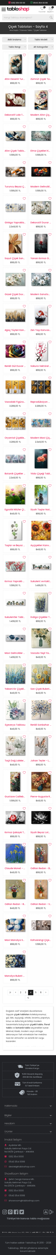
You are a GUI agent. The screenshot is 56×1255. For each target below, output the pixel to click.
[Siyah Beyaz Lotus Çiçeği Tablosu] (41, 817)
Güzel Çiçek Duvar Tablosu (20, 294)
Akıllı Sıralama (14, 39)
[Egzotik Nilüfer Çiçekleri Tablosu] (15, 494)
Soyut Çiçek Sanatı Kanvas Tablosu (25, 258)
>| (28, 997)
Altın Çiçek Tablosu (16, 150)
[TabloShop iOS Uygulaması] (46, 1212)
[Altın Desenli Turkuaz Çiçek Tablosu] (15, 63)
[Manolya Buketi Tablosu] (15, 960)
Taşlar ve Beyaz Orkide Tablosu (23, 545)
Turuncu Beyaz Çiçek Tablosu (22, 186)
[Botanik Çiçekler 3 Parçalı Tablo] (15, 458)
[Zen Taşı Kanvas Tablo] (41, 315)
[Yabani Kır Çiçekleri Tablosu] (15, 673)
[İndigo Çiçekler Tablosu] (41, 602)
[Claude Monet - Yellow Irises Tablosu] (15, 853)
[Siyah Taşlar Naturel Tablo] (41, 494)
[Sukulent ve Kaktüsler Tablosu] (41, 566)
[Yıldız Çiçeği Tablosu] (41, 458)
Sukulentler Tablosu (16, 617)
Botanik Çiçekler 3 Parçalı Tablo (23, 473)
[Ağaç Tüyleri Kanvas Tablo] (15, 315)
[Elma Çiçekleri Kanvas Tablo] (41, 135)
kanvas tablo (28, 1218)
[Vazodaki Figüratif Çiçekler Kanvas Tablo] (15, 386)
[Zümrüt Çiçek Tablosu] (41, 63)
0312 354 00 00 (18, 2)
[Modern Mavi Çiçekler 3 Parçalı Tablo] (41, 422)
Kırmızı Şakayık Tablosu (18, 832)
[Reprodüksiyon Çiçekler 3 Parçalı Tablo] (41, 386)
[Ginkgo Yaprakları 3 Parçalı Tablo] (15, 207)
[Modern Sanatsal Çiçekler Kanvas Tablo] (41, 279)
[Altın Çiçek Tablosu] (15, 135)
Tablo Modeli (40, 39)
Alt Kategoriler (41, 47)
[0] (42, 9)
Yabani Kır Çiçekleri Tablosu (21, 688)
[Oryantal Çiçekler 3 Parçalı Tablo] (15, 422)
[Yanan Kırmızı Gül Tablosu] (41, 243)
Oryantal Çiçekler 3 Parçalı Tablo (24, 437)
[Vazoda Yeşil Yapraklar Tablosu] (41, 637)
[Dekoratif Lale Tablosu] (15, 99)
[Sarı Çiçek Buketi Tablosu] (41, 673)
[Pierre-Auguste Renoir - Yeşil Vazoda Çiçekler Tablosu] (41, 781)
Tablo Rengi (14, 47)
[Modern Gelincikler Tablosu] (41, 171)
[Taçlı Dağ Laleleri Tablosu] (15, 745)
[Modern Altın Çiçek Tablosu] (41, 99)
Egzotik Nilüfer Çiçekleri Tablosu (23, 509)
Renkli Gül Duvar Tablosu (19, 366)
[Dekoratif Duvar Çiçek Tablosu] (41, 207)
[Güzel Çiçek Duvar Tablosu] (15, 279)
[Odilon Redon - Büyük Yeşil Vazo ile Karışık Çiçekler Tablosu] (15, 889)
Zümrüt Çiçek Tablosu (43, 79)
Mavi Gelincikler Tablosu (19, 653)
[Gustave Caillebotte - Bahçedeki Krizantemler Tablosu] (15, 781)
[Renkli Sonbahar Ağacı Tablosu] (41, 709)
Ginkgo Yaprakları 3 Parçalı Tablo (24, 222)
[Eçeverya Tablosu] (15, 709)
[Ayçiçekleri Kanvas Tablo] (41, 530)
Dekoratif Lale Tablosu (18, 114)
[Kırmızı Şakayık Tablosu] (15, 817)
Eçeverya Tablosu (15, 724)
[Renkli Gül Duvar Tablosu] (15, 350)
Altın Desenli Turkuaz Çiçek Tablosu (25, 79)
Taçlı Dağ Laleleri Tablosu (19, 760)
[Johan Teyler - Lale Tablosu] (41, 745)
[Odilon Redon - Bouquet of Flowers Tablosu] (41, 853)
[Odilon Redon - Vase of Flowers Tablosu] (41, 889)
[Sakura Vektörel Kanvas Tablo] (41, 350)
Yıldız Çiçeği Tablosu (42, 473)
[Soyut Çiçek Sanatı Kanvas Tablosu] (15, 243)
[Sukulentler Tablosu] (15, 602)
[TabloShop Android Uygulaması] (51, 1212)
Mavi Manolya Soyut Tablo (20, 940)
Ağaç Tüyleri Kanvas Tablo (20, 330)
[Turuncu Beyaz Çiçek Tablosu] (15, 171)
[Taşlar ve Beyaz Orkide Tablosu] (15, 530)
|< (10, 992)
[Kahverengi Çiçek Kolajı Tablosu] (41, 924)
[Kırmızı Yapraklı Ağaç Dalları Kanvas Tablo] (15, 566)
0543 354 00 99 (40, 2)
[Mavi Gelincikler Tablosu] (15, 637)
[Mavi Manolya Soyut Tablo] (15, 924)
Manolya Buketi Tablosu (18, 975)
